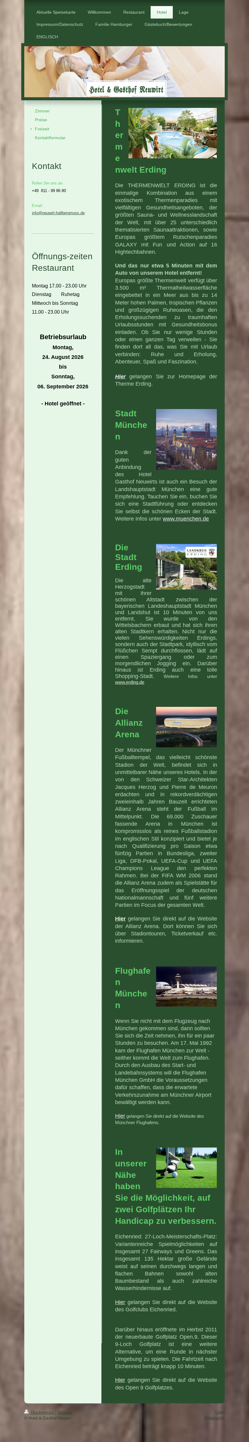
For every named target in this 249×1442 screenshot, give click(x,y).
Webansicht (214, 1418)
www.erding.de (129, 682)
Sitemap (64, 1412)
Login (220, 1412)
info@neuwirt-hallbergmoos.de (58, 213)
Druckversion (42, 1412)
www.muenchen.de (186, 519)
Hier (120, 1116)
